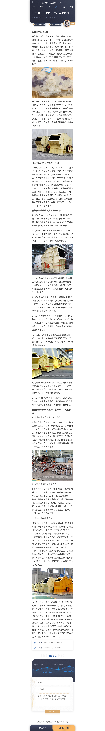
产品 (48, 7)
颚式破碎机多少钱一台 (52, 648)
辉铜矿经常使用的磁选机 (53, 642)
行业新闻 (53, 3)
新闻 (48, 3)
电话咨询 (65, 728)
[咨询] (66, 23)
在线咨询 (42, 728)
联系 (71, 7)
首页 (43, 3)
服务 (63, 7)
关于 (41, 7)
